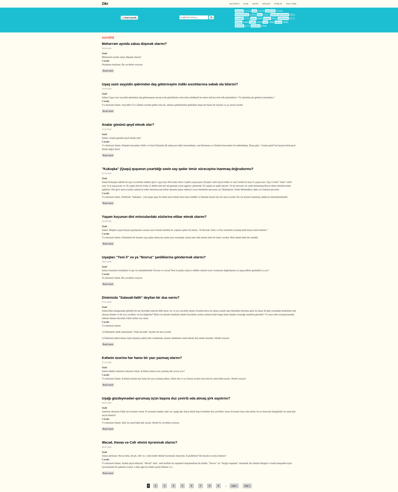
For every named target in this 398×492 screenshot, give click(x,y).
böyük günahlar (279, 14)
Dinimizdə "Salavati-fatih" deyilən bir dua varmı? (140, 297)
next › (234, 486)
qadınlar (270, 11)
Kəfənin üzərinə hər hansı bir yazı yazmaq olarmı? (142, 358)
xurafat (239, 18)
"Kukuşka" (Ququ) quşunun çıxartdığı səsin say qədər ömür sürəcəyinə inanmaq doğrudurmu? (177, 169)
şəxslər (239, 26)
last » (247, 486)
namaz (239, 11)
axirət (278, 22)
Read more (108, 70)
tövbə (239, 22)
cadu (252, 22)
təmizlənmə (242, 14)
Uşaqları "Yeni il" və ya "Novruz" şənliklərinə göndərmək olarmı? (154, 257)
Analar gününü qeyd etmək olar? (128, 125)
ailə (254, 11)
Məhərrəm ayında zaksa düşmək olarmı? (134, 44)
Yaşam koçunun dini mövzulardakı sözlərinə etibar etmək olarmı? (154, 217)
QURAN (255, 4)
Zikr (105, 4)
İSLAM (245, 4)
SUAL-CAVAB (291, 4)
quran (267, 18)
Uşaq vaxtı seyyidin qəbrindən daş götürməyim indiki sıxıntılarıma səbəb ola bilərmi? (170, 84)
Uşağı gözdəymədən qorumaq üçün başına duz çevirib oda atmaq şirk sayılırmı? (166, 398)
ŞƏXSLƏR (266, 4)
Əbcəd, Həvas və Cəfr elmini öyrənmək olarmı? (139, 442)
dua (260, 14)
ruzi (265, 22)
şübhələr (283, 18)
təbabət (256, 26)
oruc (253, 18)
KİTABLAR (278, 4)
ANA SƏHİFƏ (234, 4)
